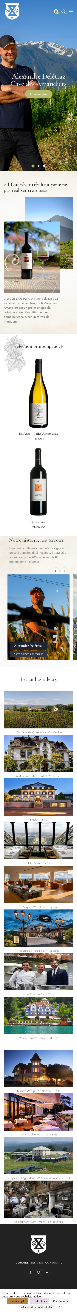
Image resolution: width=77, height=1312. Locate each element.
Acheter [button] (38, 442)
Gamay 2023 (39, 522)
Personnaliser (61, 1301)
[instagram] (38, 1272)
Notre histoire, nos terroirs (28, 654)
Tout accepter (17, 1301)
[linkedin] (46, 1272)
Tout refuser (39, 1301)
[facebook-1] (30, 1272)
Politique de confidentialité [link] (36, 1307)
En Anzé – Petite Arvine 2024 (38, 433)
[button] (71, 11)
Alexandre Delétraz (28, 645)
